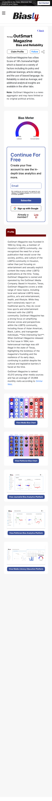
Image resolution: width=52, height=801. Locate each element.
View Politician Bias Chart (26, 461)
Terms (13, 193)
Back (41, 30)
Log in (36, 216)
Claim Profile (17, 51)
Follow (34, 51)
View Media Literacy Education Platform (26, 569)
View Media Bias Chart (26, 423)
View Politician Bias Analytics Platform (26, 533)
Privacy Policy (24, 193)
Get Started (44, 3)
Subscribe (26, 200)
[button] (21, 13)
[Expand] (3, 13)
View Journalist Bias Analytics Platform (26, 497)
